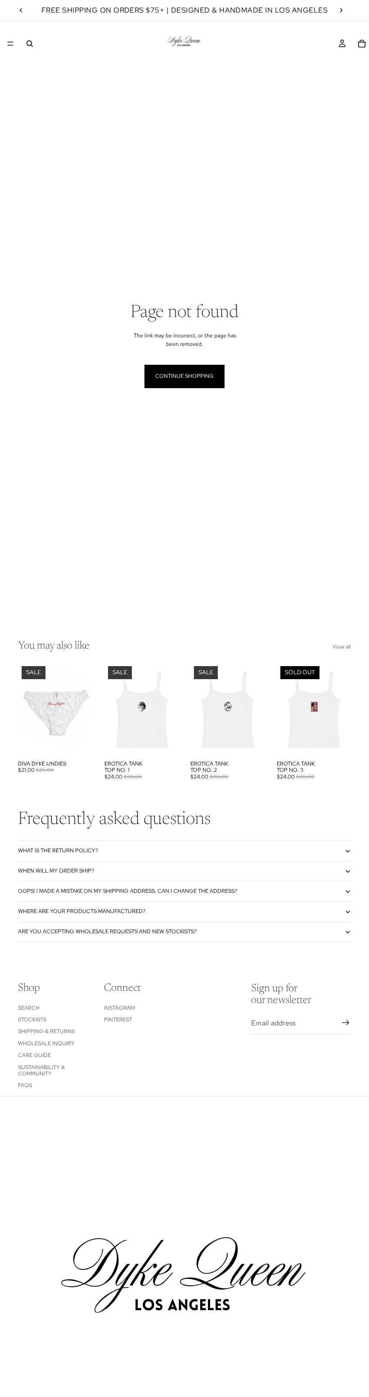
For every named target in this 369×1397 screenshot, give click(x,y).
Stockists (32, 1019)
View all (342, 646)
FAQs (25, 1085)
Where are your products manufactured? (81, 911)
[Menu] (10, 43)
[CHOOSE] (79, 742)
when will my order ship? (56, 870)
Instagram (119, 1008)
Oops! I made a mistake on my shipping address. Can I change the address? (128, 891)
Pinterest (118, 1019)
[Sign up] (345, 1022)
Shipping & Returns (46, 1031)
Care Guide (34, 1055)
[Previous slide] (21, 10)
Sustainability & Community (41, 1070)
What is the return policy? (58, 850)
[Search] (30, 44)
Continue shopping (184, 376)
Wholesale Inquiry (46, 1043)
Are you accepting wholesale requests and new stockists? (108, 931)
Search (29, 1008)
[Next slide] (341, 10)
